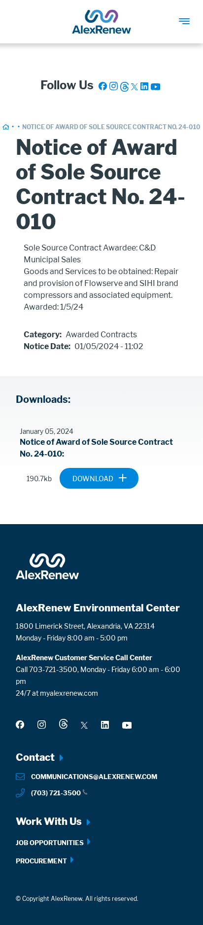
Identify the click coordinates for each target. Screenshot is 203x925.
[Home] (101, 21)
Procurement (41, 861)
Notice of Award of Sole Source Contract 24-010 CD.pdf (125, 481)
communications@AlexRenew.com (94, 777)
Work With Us (49, 821)
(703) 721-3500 (56, 793)
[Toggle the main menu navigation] (190, 16)
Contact (35, 757)
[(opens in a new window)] (103, 86)
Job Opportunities (50, 843)
